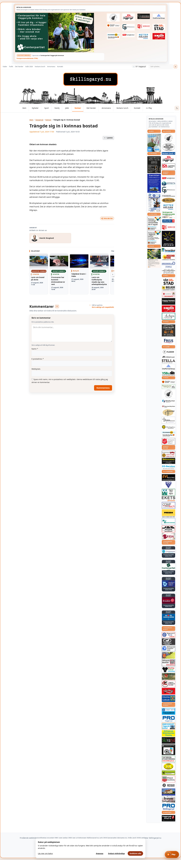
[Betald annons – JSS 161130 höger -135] (168, 529)
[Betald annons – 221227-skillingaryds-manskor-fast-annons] (168, 785)
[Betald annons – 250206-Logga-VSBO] (168, 373)
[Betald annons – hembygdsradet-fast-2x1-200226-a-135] (168, 726)
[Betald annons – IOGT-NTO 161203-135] (168, 711)
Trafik (11, 66)
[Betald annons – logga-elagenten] (159, 36)
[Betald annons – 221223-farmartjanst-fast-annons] (168, 250)
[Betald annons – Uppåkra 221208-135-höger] (168, 498)
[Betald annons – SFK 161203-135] (168, 648)
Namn (35, 349)
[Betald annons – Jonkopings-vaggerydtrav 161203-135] (168, 641)
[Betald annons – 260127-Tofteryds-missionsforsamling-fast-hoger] (168, 420)
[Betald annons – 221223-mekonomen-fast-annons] (168, 461)
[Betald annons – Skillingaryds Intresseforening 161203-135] (168, 779)
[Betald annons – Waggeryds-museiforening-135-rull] (168, 791)
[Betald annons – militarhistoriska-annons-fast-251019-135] (168, 733)
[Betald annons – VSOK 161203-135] (168, 676)
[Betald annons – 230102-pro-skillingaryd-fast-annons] (168, 807)
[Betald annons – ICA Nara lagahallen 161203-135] (168, 167)
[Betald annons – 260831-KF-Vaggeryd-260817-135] (154, 223)
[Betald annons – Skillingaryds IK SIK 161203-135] (168, 691)
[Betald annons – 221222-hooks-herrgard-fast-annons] (168, 147)
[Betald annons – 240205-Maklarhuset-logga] (168, 357)
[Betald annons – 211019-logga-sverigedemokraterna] (168, 551)
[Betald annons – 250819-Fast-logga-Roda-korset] (168, 294)
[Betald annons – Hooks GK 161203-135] (168, 655)
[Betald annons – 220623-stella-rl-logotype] (168, 361)
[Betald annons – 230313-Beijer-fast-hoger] (168, 288)
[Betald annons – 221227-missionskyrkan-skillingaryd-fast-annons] (168, 386)
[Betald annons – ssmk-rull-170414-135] (168, 662)
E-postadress (38, 359)
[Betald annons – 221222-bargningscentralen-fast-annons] (168, 454)
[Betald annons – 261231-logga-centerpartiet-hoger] (168, 566)
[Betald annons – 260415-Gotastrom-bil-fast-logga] (144, 16)
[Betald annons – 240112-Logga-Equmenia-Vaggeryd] (168, 407)
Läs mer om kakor (45, 853)
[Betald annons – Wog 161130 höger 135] (168, 484)
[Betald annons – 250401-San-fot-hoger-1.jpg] (168, 257)
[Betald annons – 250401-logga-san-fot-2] (168, 239)
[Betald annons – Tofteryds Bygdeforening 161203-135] (168, 759)
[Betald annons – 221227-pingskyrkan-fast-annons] (168, 412)
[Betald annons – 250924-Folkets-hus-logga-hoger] (168, 330)
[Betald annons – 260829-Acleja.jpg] (154, 143)
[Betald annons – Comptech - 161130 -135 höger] (168, 505)
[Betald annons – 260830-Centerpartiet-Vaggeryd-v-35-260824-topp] (59, 32)
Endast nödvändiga (116, 853)
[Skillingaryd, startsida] (90, 79)
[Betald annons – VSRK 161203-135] (168, 684)
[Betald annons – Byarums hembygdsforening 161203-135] (168, 799)
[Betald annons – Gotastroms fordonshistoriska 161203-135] (168, 766)
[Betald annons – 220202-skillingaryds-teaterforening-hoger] (168, 749)
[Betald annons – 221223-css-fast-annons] (168, 271)
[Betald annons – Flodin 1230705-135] (168, 352)
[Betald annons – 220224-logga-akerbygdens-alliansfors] (168, 427)
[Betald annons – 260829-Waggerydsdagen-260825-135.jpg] (154, 202)
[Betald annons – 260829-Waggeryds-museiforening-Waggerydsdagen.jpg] (154, 183)
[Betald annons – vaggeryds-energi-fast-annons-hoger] (168, 818)
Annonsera (51, 66)
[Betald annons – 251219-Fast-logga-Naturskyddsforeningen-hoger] (168, 772)
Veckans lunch (40, 66)
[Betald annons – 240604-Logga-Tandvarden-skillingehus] (168, 196)
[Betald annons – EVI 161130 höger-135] (168, 477)
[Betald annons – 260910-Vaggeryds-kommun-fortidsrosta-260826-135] (154, 237)
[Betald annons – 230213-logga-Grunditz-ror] (168, 264)
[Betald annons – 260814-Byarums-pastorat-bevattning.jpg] (154, 258)
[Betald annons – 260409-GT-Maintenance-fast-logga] (128, 27)
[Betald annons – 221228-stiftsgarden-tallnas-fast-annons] (113, 17)
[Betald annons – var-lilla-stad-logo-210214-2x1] (159, 27)
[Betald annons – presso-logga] (168, 513)
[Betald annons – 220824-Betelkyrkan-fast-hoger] (168, 401)
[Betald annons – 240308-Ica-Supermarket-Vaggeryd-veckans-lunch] (168, 159)
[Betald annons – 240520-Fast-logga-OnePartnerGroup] (159, 16)
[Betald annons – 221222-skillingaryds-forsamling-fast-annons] (113, 25)
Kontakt (60, 66)
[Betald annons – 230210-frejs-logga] (168, 341)
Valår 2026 (29, 66)
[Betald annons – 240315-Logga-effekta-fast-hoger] (168, 183)
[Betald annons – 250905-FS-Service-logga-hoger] (144, 26)
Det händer (19, 66)
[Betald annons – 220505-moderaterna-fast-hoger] (168, 583)
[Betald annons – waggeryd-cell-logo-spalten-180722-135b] (168, 492)
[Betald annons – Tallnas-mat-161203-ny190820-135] (168, 138)
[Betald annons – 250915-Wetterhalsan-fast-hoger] (144, 36)
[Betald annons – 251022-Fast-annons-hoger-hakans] (168, 200)
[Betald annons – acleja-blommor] (168, 316)
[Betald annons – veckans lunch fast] (168, 153)
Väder (5, 66)
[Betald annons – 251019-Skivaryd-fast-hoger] (168, 740)
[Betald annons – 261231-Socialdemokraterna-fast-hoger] (168, 600)
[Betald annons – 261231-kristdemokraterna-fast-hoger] (168, 617)
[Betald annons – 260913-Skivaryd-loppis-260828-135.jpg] (154, 164)
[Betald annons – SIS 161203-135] (168, 669)
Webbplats (36, 369)
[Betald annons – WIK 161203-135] (168, 635)
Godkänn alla (135, 853)
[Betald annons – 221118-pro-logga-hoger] (168, 718)
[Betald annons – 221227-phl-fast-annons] (128, 35)
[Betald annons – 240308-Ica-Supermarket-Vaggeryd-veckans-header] (128, 17)
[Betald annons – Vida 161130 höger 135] (168, 536)
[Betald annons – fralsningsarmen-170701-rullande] (168, 441)
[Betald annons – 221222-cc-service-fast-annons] (168, 467)
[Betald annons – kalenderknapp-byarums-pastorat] (113, 36)
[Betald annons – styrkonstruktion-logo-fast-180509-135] (168, 521)
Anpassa (99, 853)
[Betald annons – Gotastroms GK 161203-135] (168, 698)
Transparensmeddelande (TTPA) (27, 58)
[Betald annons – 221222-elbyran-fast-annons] (168, 221)
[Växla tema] (177, 108)
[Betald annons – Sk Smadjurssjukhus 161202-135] (168, 214)
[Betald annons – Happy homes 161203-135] (168, 301)
